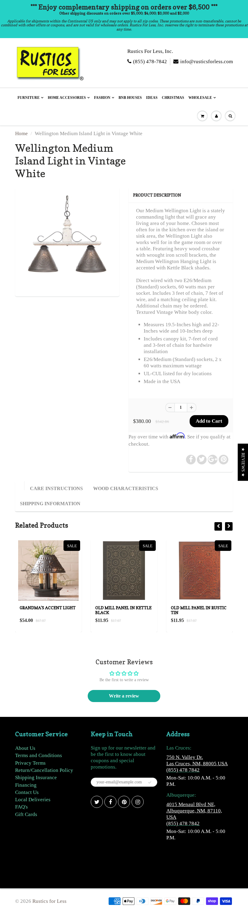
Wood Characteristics (125, 488)
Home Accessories (67, 98)
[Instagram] (138, 802)
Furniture (29, 98)
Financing (26, 785)
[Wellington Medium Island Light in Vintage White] (67, 241)
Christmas (173, 98)
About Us (25, 748)
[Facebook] (110, 802)
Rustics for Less (49, 901)
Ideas (152, 98)
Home (21, 133)
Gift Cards (26, 814)
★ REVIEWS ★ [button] (243, 462)
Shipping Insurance (36, 777)
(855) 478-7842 (150, 61)
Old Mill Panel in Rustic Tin (199, 610)
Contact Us (27, 792)
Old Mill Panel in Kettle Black (123, 610)
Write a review (124, 695)
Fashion (102, 98)
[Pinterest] (124, 802)
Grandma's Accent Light (48, 607)
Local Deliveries (33, 799)
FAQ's (21, 807)
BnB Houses (130, 98)
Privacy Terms (30, 763)
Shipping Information (50, 503)
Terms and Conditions (38, 755)
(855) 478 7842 (183, 770)
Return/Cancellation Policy (44, 770)
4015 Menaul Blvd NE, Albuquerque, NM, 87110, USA (194, 811)
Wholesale (200, 98)
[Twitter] (97, 802)
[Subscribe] (150, 782)
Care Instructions (56, 488)
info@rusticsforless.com (206, 61)
